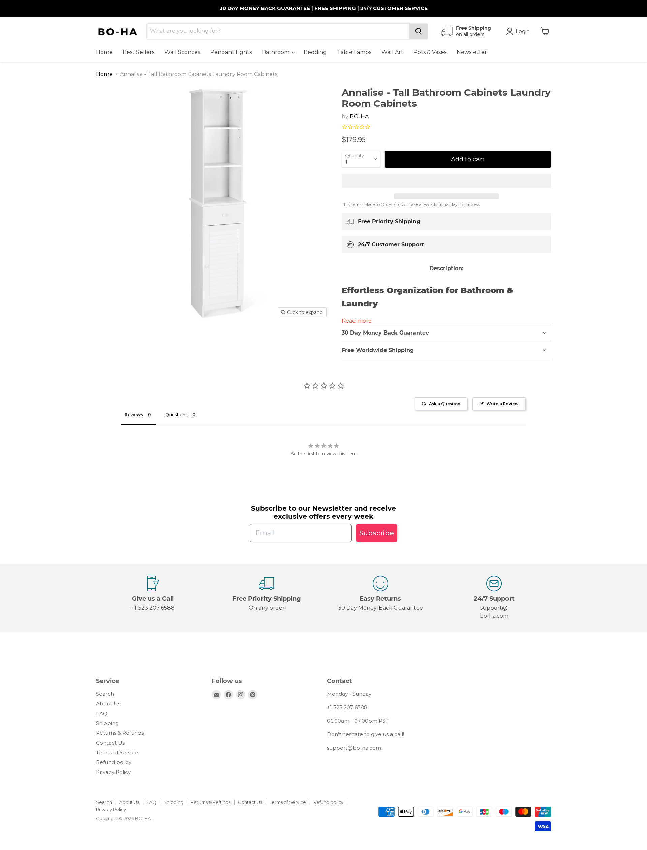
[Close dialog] (446, 376)
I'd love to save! (258, 460)
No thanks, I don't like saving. (258, 482)
